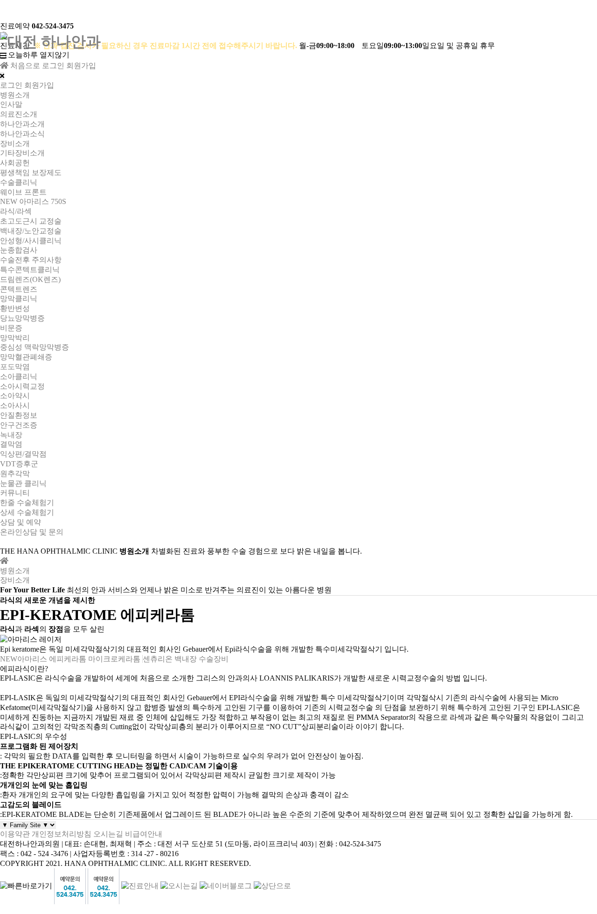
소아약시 (15, 396)
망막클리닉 (18, 298)
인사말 (11, 104)
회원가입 (81, 66)
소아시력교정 (22, 386)
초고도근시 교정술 (31, 221)
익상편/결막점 (23, 454)
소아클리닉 (18, 376)
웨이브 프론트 (23, 192)
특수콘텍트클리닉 (30, 270)
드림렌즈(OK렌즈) (30, 279)
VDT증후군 (19, 464)
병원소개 (15, 95)
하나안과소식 (22, 134)
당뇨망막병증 (22, 318)
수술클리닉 (18, 182)
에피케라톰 (67, 659)
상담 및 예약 (20, 522)
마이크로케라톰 (114, 659)
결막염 (11, 444)
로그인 (53, 66)
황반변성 (15, 308)
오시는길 (108, 834)
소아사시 (15, 405)
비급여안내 (143, 834)
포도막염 (15, 367)
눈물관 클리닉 (23, 483)
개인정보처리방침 (61, 834)
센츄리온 (158, 659)
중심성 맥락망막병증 (34, 347)
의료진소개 (18, 114)
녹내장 (11, 435)
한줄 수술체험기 (27, 502)
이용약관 (15, 834)
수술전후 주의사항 (31, 260)
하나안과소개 (22, 124)
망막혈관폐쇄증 (26, 357)
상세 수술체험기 (27, 512)
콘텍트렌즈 (18, 289)
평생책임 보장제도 (31, 172)
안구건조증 (18, 425)
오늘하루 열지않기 (38, 55)
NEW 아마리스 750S (33, 201)
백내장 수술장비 (201, 659)
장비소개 (15, 144)
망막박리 (15, 338)
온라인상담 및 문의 (31, 532)
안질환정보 (18, 415)
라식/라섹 (16, 211)
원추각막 (15, 474)
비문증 (11, 328)
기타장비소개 (22, 153)
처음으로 (24, 66)
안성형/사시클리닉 (31, 241)
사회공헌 (15, 163)
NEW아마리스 (23, 659)
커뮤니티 (15, 493)
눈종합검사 (18, 250)
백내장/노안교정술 (31, 231)
